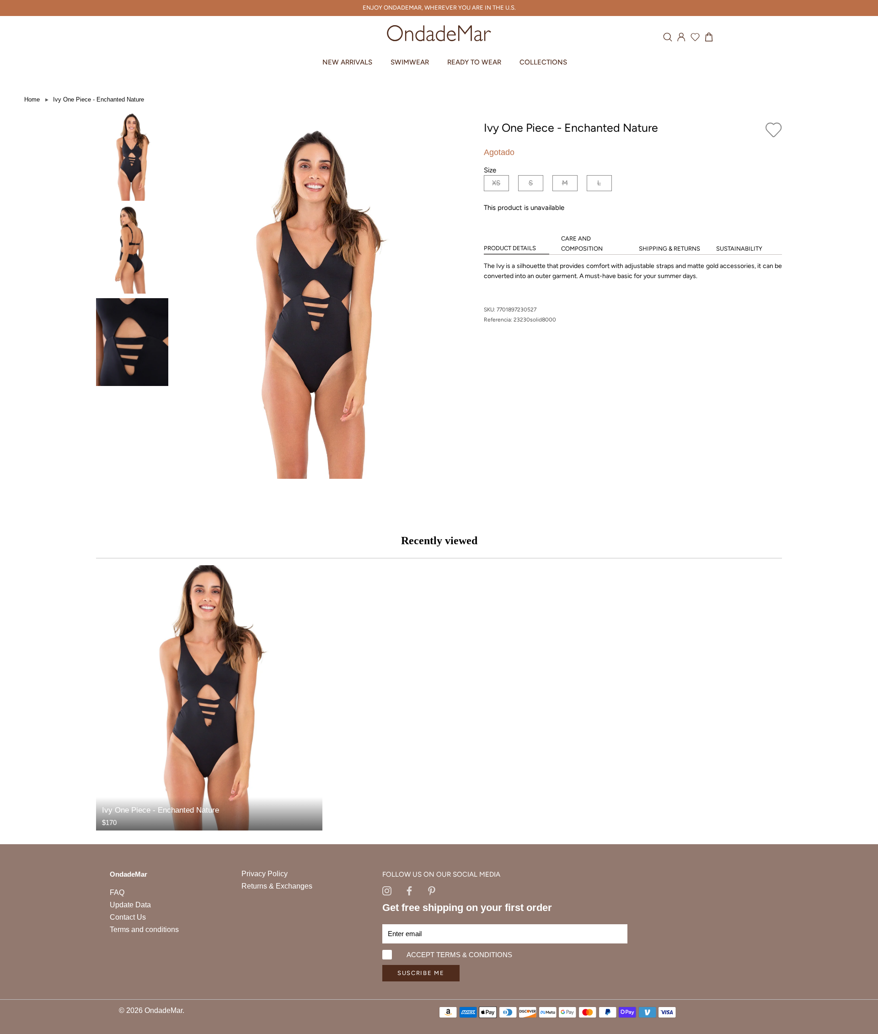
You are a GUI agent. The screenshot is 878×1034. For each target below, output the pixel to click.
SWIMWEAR (410, 62)
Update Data (130, 905)
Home (32, 99)
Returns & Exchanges (276, 886)
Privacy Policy (264, 874)
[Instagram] (386, 890)
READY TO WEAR (474, 62)
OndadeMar (163, 1010)
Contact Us (128, 917)
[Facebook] (409, 890)
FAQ (117, 892)
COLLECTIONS (543, 62)
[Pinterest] (431, 890)
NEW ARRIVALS (347, 62)
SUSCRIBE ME (420, 973)
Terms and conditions (144, 929)
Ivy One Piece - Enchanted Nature (98, 99)
